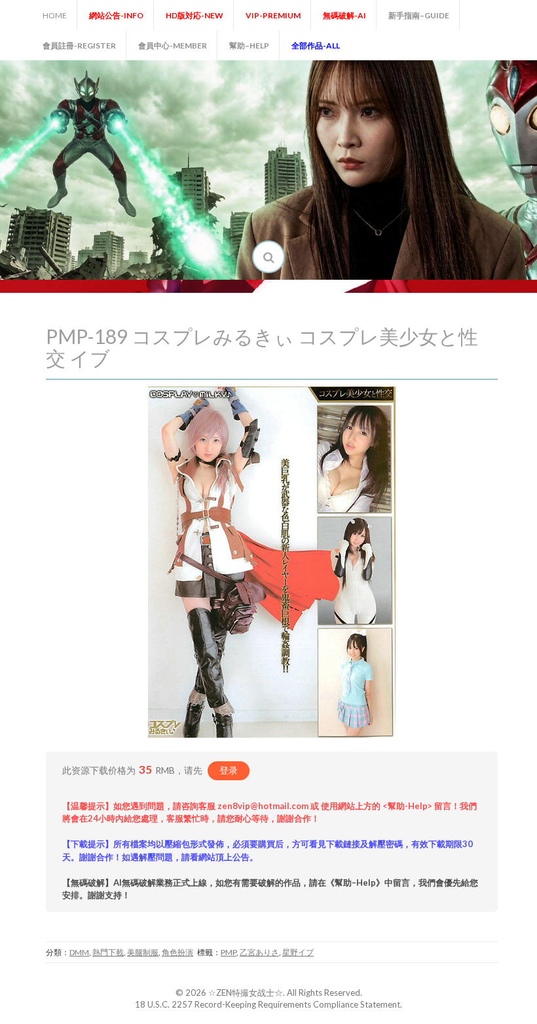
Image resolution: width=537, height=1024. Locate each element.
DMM (79, 952)
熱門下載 (108, 952)
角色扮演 (177, 952)
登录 (228, 770)
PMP (228, 952)
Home (55, 15)
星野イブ (298, 952)
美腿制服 (142, 952)
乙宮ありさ (259, 952)
